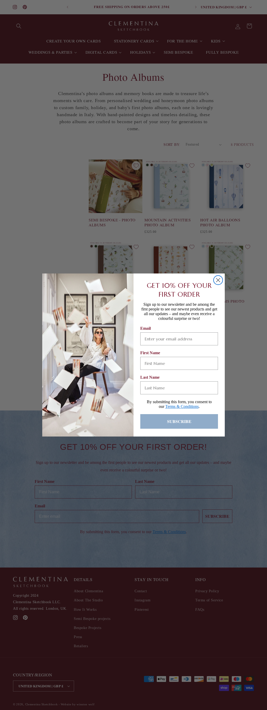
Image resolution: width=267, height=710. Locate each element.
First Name (150, 353)
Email (145, 328)
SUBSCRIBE (179, 421)
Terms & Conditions (182, 406)
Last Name (150, 377)
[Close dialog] (218, 280)
